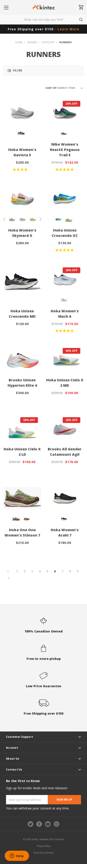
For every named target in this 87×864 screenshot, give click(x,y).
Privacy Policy (43, 846)
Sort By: (51, 87)
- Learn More (67, 29)
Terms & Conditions (43, 852)
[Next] (7, 578)
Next (40, 219)
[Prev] (9, 571)
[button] (43, 71)
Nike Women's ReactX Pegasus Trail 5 (65, 149)
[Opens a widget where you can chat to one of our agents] (16, 856)
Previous (4, 219)
